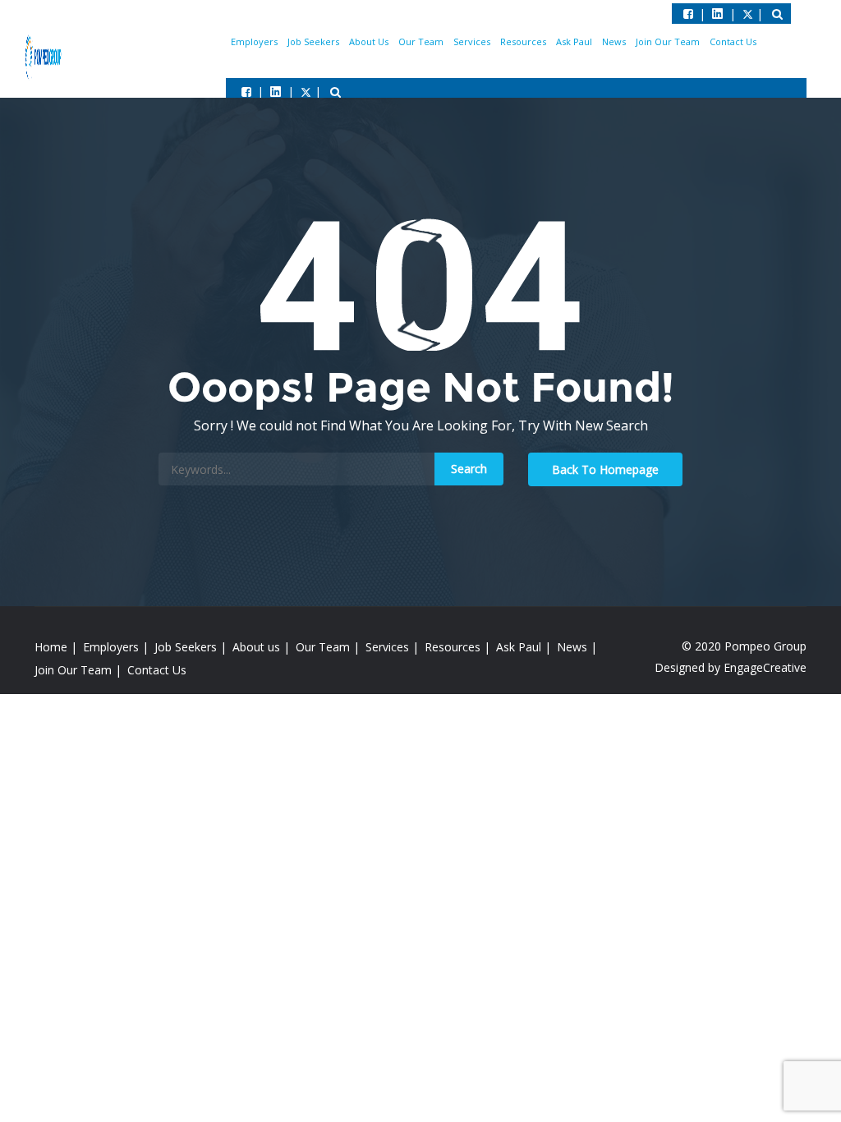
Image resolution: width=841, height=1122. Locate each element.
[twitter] (275, 91)
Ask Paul (574, 41)
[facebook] (246, 91)
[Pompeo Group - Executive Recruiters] (44, 55)
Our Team (420, 41)
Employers (254, 41)
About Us (368, 41)
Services (471, 41)
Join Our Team (668, 41)
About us (256, 647)
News (614, 41)
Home (50, 647)
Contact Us (733, 41)
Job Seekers (313, 41)
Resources (523, 41)
